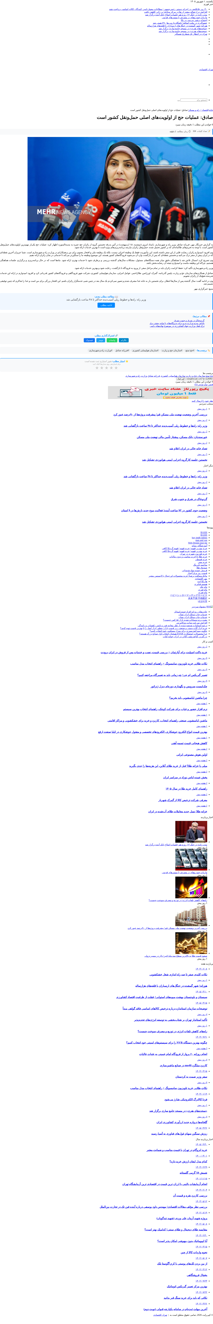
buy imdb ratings (199, 537)
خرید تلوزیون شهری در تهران (193, 554)
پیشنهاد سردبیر (199, 606)
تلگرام (123, 340)
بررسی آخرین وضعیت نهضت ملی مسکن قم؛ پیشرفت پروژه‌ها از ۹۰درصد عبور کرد (167, 928)
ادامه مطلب (106, 305)
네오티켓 (202, 601)
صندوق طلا (201, 567)
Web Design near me (197, 543)
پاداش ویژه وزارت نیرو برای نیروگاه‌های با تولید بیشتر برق (177, 323)
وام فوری (202, 589)
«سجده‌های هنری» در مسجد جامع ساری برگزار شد (183, 28)
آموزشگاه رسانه (199, 545)
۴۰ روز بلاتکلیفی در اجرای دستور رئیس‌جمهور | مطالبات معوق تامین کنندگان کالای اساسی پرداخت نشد (158, 9)
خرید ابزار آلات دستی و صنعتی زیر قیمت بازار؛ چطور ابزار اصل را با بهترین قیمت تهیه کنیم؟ (163, 628)
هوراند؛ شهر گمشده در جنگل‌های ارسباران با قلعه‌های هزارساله (177, 25)
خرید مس (202, 562)
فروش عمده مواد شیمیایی (194, 570)
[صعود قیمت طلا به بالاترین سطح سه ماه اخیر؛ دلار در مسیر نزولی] (191, 953)
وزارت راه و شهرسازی (136, 376)
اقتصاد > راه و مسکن (198, 110)
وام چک (203, 587)
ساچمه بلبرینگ (200, 565)
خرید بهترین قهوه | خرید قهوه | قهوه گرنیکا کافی (184, 548)
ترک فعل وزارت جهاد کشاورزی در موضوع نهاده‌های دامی (177, 326)
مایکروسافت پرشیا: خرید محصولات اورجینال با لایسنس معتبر (178, 576)
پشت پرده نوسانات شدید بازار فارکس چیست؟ (185, 620)
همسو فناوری (200, 584)
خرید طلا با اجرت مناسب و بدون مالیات (188, 556)
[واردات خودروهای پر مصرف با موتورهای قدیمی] (191, 869)
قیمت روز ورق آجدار (197, 573)
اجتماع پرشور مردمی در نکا (194, 20)
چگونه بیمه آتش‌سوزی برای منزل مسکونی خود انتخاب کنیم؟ (178, 631)
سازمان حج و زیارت (195, 376)
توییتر (101, 340)
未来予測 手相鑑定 (197, 598)
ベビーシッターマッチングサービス (188, 595)
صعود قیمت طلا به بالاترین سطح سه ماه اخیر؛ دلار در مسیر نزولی (175, 956)
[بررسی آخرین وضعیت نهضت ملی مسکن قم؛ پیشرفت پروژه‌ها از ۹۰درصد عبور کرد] (191, 925)
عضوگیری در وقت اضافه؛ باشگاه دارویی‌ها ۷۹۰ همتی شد (180, 23)
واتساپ (112, 340)
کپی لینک (180, 379)
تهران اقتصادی (160, 1315)
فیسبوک (89, 340)
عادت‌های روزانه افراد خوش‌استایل (190, 611)
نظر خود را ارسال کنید (202, 401)
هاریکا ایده (202, 581)
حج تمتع (209, 376)
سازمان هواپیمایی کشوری (173, 376)
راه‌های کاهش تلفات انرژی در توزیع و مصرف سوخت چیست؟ (178, 900)
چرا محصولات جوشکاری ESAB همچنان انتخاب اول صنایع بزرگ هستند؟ (173, 634)
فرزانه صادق (154, 376)
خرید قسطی (201, 559)
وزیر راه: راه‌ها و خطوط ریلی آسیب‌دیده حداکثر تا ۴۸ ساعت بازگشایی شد (106, 299)
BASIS (204, 532)
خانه (211, 110)
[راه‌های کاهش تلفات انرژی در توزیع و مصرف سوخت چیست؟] (191, 897)
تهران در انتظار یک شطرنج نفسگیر (190, 34)
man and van (201, 540)
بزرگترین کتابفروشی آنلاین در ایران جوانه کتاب (185, 636)
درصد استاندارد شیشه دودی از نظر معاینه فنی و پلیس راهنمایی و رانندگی (172, 625)
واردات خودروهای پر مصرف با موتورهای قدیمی (184, 17)
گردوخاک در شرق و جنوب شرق (189, 320)
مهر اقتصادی (201, 578)
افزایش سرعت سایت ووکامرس (191, 622)
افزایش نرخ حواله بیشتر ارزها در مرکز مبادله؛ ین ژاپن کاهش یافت (175, 12)
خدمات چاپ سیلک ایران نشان (193, 614)
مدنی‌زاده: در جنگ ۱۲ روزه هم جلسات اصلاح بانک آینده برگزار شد (176, 14)
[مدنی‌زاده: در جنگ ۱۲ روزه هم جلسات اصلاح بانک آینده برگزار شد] (191, 842)
